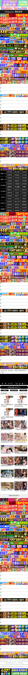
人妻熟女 (9, 181)
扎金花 (17, 192)
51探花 (24, 195)
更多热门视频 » (23, 393)
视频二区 (3, 179)
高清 (17, 383)
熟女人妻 (17, 201)
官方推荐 (3, 191)
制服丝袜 (17, 181)
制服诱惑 (24, 204)
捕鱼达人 (9, 189)
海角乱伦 (17, 204)
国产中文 (9, 207)
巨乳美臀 (24, 178)
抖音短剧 (9, 195)
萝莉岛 (24, 198)
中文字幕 (17, 178)
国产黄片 (9, 201)
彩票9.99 (9, 192)
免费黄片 (24, 201)
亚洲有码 (9, 175)
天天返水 (24, 192)
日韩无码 (24, 210)
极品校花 (9, 210)
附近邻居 (9, 184)
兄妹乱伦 (17, 207)
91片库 (10, 198)
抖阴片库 (3, 203)
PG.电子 (23, 390)
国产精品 (9, 172)
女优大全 (17, 198)
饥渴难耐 (17, 184)
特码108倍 (14, 390)
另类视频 (24, 181)
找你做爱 (24, 184)
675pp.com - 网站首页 (13, 12)
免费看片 (3, 209)
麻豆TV (17, 195)
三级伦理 (9, 178)
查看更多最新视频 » (14, 495)
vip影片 (5, 390)
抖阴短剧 (17, 210)
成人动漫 (24, 175)
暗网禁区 (9, 204)
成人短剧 (24, 207)
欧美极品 (17, 175)
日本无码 (24, 172)
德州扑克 (24, 189)
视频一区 (3, 173)
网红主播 (17, 172)
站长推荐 (3, 185)
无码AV (3, 197)
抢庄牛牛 (17, 189)
